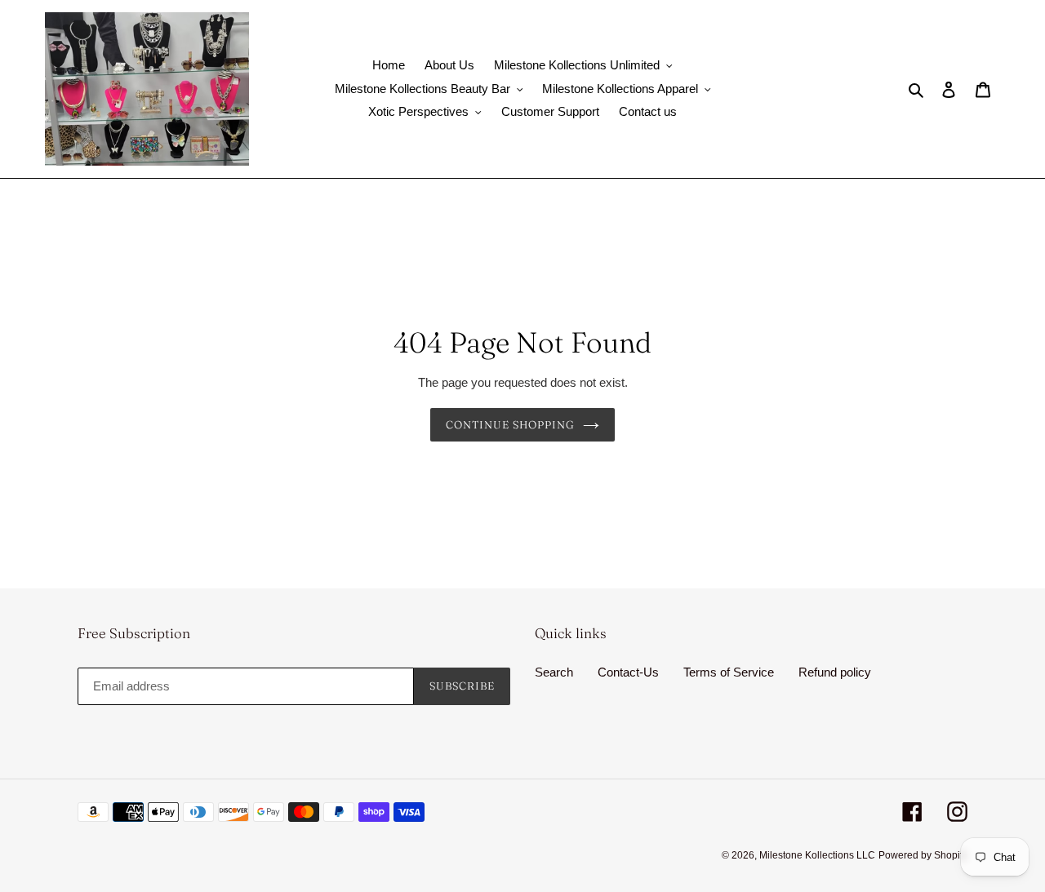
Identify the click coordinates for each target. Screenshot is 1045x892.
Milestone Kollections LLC (817, 855)
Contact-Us (628, 672)
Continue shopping (511, 424)
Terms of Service (728, 672)
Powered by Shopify (922, 855)
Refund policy (834, 672)
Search (554, 672)
